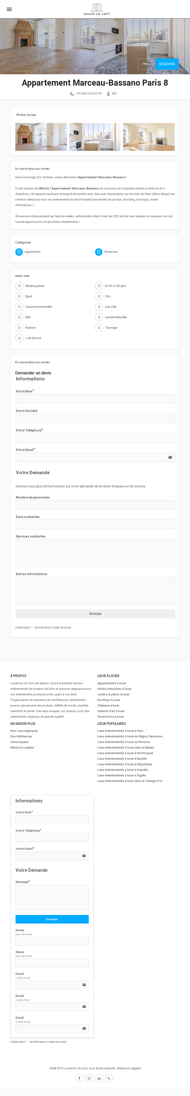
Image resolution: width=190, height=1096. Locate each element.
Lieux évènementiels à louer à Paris (120, 731)
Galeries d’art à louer (111, 711)
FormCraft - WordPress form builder (43, 627)
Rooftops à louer (108, 700)
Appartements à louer (111, 683)
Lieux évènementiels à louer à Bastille (122, 758)
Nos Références (21, 736)
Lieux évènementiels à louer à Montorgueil (125, 753)
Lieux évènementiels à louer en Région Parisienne (129, 736)
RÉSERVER (167, 64)
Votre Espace (19, 742)
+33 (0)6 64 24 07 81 (89, 93)
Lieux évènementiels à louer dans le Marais (125, 747)
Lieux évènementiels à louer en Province (123, 742)
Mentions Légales (22, 747)
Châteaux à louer (108, 705)
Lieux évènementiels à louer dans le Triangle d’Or (129, 781)
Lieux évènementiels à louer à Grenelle (122, 770)
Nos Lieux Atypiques (24, 731)
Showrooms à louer (110, 716)
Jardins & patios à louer (113, 694)
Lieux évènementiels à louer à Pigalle (121, 775)
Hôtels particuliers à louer (114, 689)
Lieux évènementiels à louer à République (124, 764)
